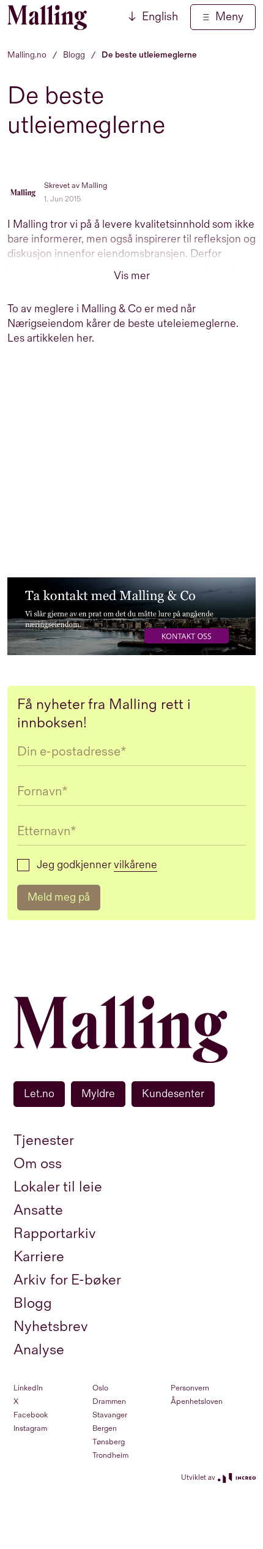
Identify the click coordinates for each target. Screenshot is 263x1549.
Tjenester (43, 1140)
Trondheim (110, 1455)
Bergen (104, 1428)
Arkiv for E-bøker (67, 1280)
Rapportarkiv (54, 1233)
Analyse (38, 1350)
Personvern (190, 1388)
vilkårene (135, 864)
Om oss (37, 1163)
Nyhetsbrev (50, 1326)
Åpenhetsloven (197, 1401)
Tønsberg (108, 1442)
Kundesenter (173, 1093)
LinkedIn (28, 1388)
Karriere (38, 1257)
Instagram (30, 1428)
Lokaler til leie (57, 1187)
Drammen (109, 1401)
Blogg (32, 1303)
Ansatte (38, 1210)
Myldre (98, 1093)
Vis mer (132, 275)
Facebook (30, 1415)
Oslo (100, 1388)
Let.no (39, 1093)
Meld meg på (59, 897)
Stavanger (109, 1415)
